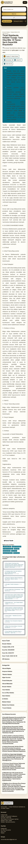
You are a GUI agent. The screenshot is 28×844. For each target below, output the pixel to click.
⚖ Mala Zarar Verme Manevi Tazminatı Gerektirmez (13, 627)
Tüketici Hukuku (7, 674)
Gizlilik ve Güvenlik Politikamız (9, 816)
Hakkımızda (4, 815)
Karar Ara (14, 13)
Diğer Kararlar (6, 677)
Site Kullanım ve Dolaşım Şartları (10, 819)
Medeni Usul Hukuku (8, 705)
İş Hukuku (5, 699)
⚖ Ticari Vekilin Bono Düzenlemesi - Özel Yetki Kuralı (14, 590)
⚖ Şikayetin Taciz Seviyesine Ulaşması (14, 621)
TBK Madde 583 (7, 546)
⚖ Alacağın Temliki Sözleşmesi (13, 585)
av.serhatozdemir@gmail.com (9, 839)
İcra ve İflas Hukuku (8, 692)
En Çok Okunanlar (6, 830)
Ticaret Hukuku (6, 708)
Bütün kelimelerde (7, 21)
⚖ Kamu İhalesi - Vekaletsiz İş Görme (13, 616)
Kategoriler (4, 828)
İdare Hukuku (6, 696)
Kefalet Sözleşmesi (16, 546)
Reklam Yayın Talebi (6, 820)
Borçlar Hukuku (6, 32)
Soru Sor (3, 831)
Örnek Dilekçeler (7, 680)
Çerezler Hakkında (6, 817)
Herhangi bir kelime (18, 21)
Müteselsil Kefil (6, 550)
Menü (25, 2)
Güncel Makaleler (7, 683)
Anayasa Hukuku (7, 671)
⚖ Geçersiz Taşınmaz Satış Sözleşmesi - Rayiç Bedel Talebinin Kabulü (14, 579)
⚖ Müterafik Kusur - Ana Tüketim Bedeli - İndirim (14, 603)
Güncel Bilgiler (6, 668)
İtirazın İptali (16, 553)
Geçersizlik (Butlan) (7, 553)
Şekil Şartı (16, 548)
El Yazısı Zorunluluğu (8, 548)
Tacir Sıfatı (14, 550)
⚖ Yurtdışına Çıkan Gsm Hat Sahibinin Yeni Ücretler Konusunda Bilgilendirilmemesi (13, 572)
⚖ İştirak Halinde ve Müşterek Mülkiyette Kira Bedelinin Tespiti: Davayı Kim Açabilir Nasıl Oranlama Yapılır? (14, 609)
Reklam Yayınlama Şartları (8, 822)
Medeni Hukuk (6, 702)
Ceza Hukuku (6, 689)
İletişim (2, 833)
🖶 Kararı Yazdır (8, 540)
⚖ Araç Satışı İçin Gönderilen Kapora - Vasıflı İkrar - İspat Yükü (13, 632)
